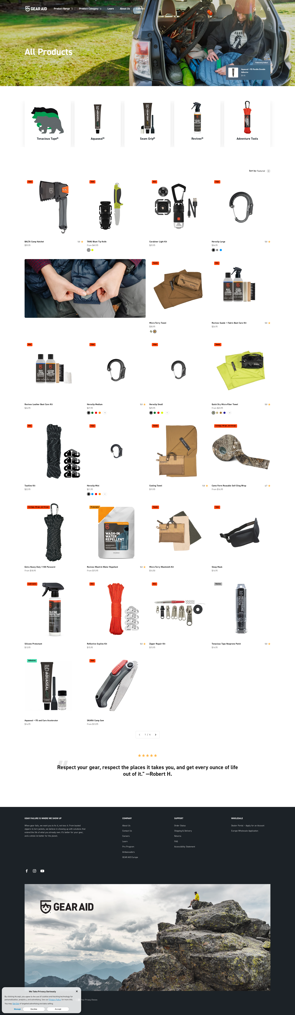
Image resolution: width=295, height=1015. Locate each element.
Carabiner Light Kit (158, 241)
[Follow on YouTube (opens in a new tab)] (42, 871)
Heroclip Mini (93, 485)
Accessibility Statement (184, 846)
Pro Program (128, 846)
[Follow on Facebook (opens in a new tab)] (27, 871)
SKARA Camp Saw (95, 720)
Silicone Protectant (33, 644)
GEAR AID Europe (130, 857)
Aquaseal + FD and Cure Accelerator (41, 720)
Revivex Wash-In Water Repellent (102, 567)
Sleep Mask (217, 567)
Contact (140, 8)
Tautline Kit (30, 485)
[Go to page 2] (155, 734)
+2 (229, 413)
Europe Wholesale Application (244, 831)
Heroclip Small (156, 404)
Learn (111, 8)
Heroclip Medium (94, 404)
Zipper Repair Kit (157, 644)
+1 (167, 413)
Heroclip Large (218, 241)
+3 (105, 413)
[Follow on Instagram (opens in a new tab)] (34, 871)
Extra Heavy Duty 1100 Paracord (40, 567)
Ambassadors (128, 852)
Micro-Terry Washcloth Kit (161, 567)
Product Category (88, 8)
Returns (177, 836)
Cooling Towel (155, 485)
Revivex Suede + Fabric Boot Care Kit (229, 323)
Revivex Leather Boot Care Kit (39, 404)
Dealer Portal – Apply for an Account (247, 825)
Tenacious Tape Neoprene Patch (226, 644)
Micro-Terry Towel (157, 323)
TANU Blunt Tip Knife (96, 241)
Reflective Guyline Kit (97, 644)
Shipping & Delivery (183, 831)
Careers (126, 836)
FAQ (176, 841)
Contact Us (127, 831)
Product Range (62, 8)
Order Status (180, 825)
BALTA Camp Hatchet (34, 241)
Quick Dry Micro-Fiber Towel (225, 404)
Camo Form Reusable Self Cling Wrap (229, 485)
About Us (125, 8)
